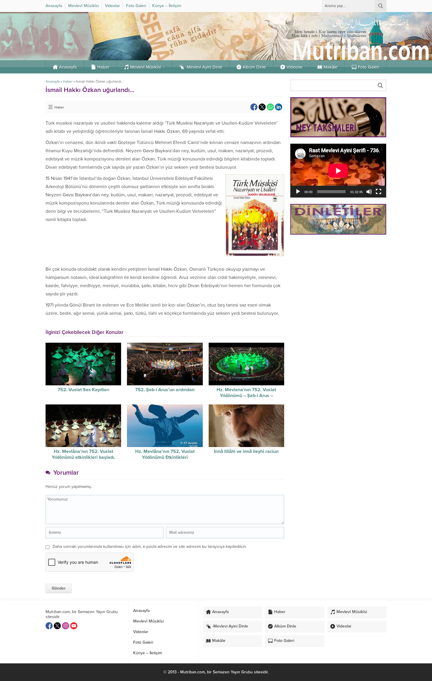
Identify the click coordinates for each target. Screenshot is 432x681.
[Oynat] (298, 192)
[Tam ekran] (378, 192)
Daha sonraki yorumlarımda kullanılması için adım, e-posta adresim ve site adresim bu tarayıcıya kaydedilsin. (150, 546)
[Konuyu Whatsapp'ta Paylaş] (270, 107)
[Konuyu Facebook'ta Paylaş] (253, 107)
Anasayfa (53, 81)
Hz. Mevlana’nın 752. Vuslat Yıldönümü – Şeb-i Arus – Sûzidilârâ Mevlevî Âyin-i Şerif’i (246, 395)
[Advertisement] (338, 281)
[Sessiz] (369, 192)
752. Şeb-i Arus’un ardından (165, 390)
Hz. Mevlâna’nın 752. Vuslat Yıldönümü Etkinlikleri (165, 454)
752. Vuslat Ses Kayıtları (83, 390)
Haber (68, 81)
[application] (338, 171)
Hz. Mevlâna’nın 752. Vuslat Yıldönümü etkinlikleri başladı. (83, 454)
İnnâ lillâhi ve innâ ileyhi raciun (246, 451)
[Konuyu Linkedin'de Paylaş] (278, 107)
